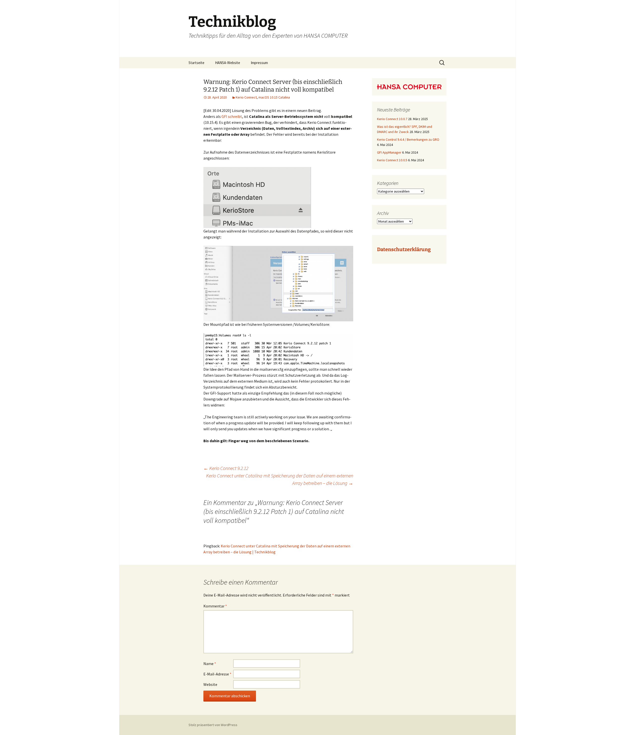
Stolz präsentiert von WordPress (213, 725)
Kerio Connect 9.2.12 (225, 468)
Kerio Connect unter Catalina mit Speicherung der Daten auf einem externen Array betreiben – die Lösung (279, 479)
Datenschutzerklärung (404, 249)
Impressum (259, 62)
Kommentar (215, 605)
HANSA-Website (227, 62)
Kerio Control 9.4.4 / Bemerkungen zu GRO (408, 139)
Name (209, 663)
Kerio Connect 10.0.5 (392, 160)
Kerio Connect (246, 97)
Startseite (196, 62)
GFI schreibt (232, 116)
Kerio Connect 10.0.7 (392, 119)
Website (210, 684)
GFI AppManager (389, 152)
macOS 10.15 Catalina (274, 97)
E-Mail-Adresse (217, 673)
